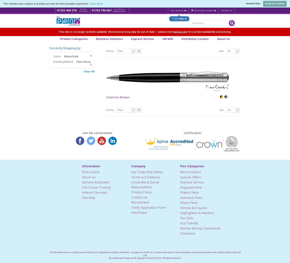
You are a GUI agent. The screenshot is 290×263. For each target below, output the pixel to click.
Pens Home (90, 172)
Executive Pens (191, 198)
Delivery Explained (95, 182)
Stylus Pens (189, 203)
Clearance (187, 233)
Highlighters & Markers (197, 213)
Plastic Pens (189, 192)
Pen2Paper (139, 213)
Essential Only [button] (253, 4)
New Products (190, 172)
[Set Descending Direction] (139, 51)
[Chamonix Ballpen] (167, 81)
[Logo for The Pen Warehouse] (68, 21)
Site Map (88, 198)
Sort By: (110, 51)
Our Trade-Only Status (147, 172)
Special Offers (190, 177)
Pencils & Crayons (193, 208)
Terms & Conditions (145, 177)
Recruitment (140, 202)
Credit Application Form (148, 208)
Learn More (96, 3)
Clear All (89, 71)
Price (120, 51)
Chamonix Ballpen (118, 97)
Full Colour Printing (96, 187)
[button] (104, 4)
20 (229, 51)
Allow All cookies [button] (275, 3)
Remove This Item (91, 56)
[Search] (232, 23)
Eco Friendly (189, 223)
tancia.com (180, 31)
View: (221, 51)
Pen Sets (187, 218)
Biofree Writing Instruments (200, 228)
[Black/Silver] (226, 97)
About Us (89, 177)
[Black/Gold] (221, 97)
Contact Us (226, 10)
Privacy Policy (141, 192)
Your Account (177, 10)
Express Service (192, 182)
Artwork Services (94, 192)
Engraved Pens (191, 187)
